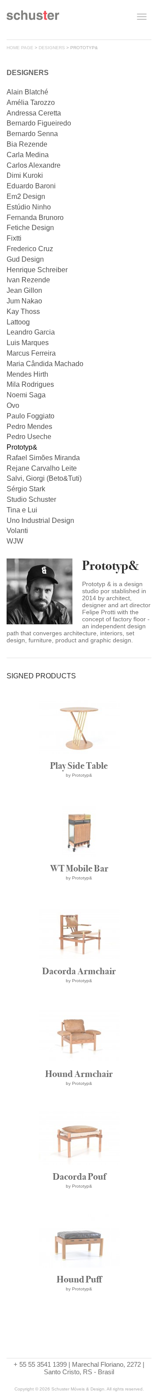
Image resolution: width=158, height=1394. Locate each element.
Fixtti (14, 238)
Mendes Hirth (27, 374)
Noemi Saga (26, 395)
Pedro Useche (29, 436)
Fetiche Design (30, 227)
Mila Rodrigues (30, 384)
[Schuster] (33, 18)
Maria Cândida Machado (45, 363)
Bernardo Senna (32, 133)
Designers (52, 47)
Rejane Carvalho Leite (42, 468)
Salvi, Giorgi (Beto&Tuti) (44, 478)
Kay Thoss (23, 311)
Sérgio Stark (26, 489)
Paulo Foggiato (30, 416)
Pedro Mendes (29, 426)
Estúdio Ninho (29, 207)
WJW (15, 541)
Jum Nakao (24, 301)
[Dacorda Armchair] (79, 1001)
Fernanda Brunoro (35, 217)
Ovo (13, 405)
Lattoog (18, 322)
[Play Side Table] (79, 796)
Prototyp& (22, 447)
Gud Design (25, 259)
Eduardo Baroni (31, 186)
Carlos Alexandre (34, 165)
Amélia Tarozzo (31, 102)
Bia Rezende (27, 144)
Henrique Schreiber (37, 270)
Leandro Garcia (31, 332)
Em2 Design (26, 196)
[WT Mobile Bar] (79, 899)
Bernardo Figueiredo (39, 123)
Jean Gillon (24, 290)
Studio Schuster (31, 499)
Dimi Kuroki (25, 175)
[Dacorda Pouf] (79, 1207)
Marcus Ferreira (31, 353)
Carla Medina (28, 154)
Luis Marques (28, 342)
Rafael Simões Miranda (43, 457)
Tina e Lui (22, 510)
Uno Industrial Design (40, 520)
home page (20, 47)
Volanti (17, 530)
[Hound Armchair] (79, 1104)
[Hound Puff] (79, 1310)
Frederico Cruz (30, 248)
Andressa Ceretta (34, 113)
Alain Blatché (27, 92)
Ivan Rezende (28, 280)
